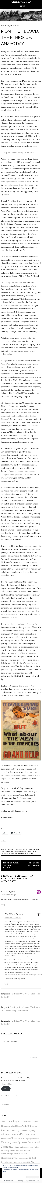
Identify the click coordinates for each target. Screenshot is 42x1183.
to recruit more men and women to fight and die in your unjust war (21, 775)
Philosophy (5, 1150)
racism (27, 1150)
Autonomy (35, 1121)
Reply (3, 904)
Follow (6, 1089)
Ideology (14, 1143)
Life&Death (22, 851)
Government (23, 849)
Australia (27, 1121)
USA (19, 1162)
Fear (8, 1134)
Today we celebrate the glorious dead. (18, 152)
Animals (20, 1122)
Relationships (7, 1153)
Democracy (15, 1130)
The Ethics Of (21, 2)
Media (31, 1147)
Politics (12, 1150)
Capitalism (11, 1126)
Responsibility (8, 1157)
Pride (17, 1150)
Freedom (25, 1134)
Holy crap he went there (32, 1139)
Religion (17, 1153)
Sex (26, 1157)
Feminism (15, 1134)
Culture (5, 1130)
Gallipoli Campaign (13, 282)
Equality (32, 1130)
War (15, 853)
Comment (33, 1057)
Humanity (6, 1142)
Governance (6, 1138)
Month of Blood (31, 851)
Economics (24, 1130)
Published (22, 1150)
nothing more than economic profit (16, 181)
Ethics (4, 1134)
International (9, 851)
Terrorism (10, 1162)
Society (4, 1161)
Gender (32, 1134)
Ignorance (22, 1142)
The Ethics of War (27, 685)
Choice (26, 1125)
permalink (30, 853)
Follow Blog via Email (11, 1073)
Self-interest (20, 1158)
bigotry (4, 1126)
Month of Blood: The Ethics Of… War (11, 865)
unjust (10, 539)
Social (32, 1157)
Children (18, 1126)
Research (24, 1153)
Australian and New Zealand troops (16, 305)
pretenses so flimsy (16, 184)
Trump (15, 1162)
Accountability (9, 1121)
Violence (11, 853)
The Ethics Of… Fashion (33, 864)
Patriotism (4, 853)
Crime (17, 849)
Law (11, 1147)
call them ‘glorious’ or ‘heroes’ (20, 623)
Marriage (26, 1147)
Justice (16, 851)
